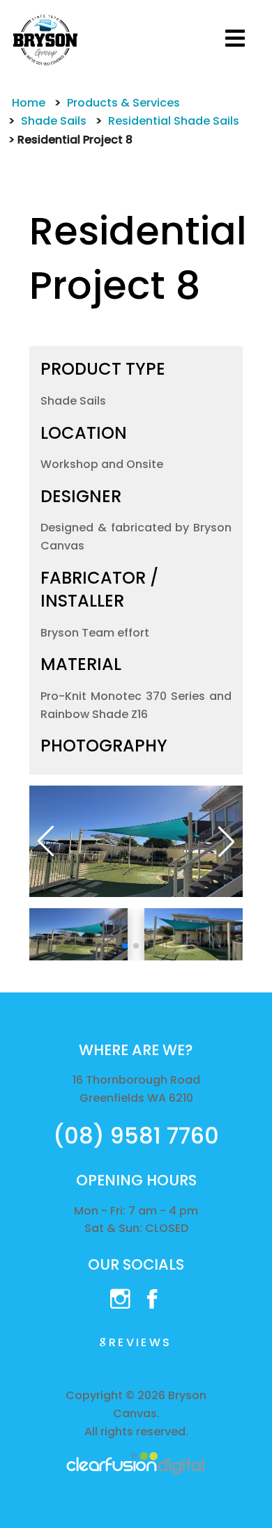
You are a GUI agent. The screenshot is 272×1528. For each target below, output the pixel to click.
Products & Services (123, 103)
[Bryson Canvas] (45, 39)
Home (28, 103)
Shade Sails (53, 121)
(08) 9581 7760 (136, 1135)
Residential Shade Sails (173, 121)
